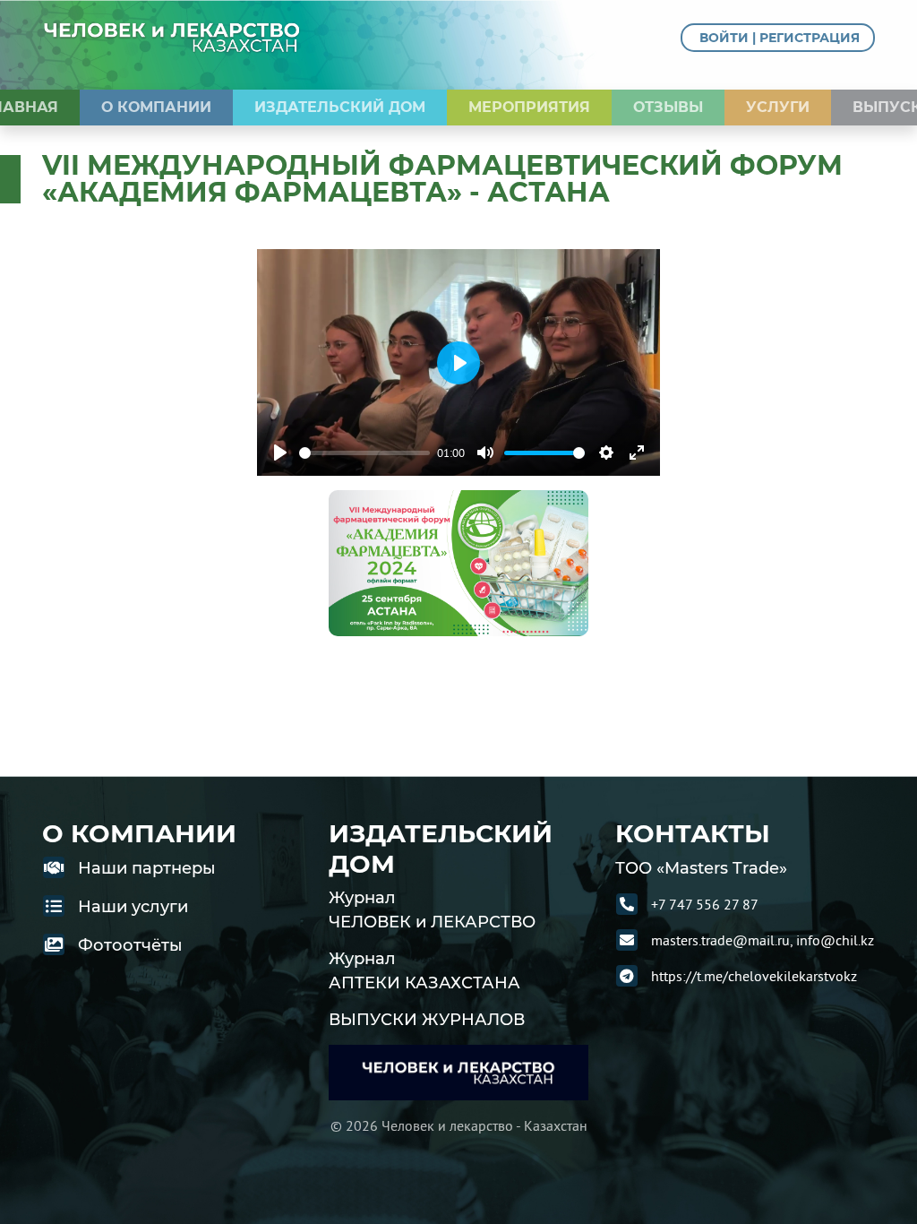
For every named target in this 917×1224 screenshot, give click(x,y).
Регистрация (809, 38)
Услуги (778, 107)
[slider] (364, 452)
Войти (724, 38)
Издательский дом (339, 107)
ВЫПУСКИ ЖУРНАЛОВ (427, 1020)
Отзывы (668, 107)
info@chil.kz (835, 940)
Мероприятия (529, 107)
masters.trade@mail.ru (720, 940)
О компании (156, 107)
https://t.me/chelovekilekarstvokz (754, 976)
